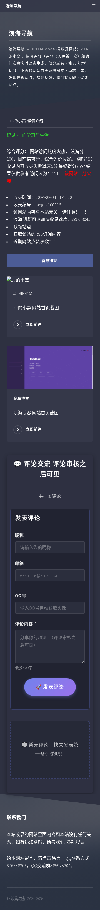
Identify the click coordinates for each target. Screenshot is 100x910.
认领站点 (22, 227)
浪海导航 (13, 6)
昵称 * (21, 535)
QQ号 (21, 595)
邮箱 (19, 563)
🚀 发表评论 (50, 687)
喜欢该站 (50, 261)
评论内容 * (26, 624)
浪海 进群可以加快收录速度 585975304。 (53, 219)
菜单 (93, 6)
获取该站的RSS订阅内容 (37, 234)
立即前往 (34, 325)
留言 (56, 858)
